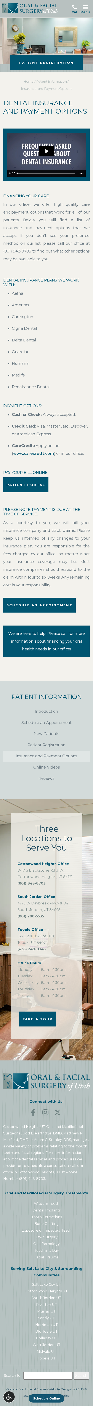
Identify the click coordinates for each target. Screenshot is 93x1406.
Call (75, 9)
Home (29, 82)
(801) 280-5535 (31, 917)
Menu (85, 9)
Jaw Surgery (47, 1237)
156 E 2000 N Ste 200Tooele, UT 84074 (36, 936)
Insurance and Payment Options (46, 756)
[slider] (46, 173)
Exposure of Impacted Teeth (47, 1230)
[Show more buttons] (81, 173)
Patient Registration (47, 745)
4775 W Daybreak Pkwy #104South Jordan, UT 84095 (43, 903)
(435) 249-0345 (32, 949)
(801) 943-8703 (17, 251)
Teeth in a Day (46, 1250)
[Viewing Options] (9, 1397)
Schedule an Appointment (39, 605)
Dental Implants (46, 1210)
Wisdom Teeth (46, 1204)
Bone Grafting (46, 1224)
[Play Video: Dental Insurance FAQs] (46, 151)
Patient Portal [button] (25, 485)
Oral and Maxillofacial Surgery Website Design (38, 1389)
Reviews (46, 778)
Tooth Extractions (46, 1217)
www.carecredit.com (33, 453)
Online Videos (46, 767)
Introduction (46, 711)
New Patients (46, 733)
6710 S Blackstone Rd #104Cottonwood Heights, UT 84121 (45, 870)
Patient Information (51, 82)
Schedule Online (46, 1398)
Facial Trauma (46, 1257)
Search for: (13, 1376)
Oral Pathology (46, 1244)
